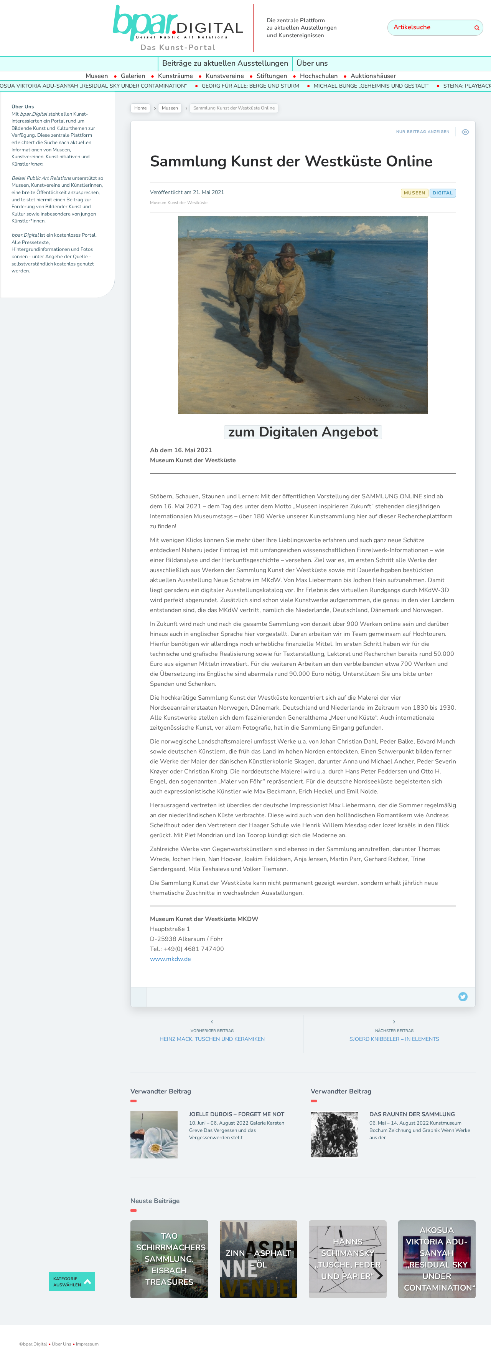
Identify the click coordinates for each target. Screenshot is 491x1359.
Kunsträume (175, 75)
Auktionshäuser (373, 75)
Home (140, 108)
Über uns (312, 63)
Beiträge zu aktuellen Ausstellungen (225, 63)
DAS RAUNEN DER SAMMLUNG (412, 1114)
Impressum (87, 1344)
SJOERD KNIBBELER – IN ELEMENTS (394, 1039)
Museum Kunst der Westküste (179, 203)
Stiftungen (272, 75)
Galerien (133, 75)
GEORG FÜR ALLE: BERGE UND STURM (214, 86)
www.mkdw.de (170, 959)
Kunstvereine (225, 75)
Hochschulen (319, 75)
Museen (97, 75)
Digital (443, 193)
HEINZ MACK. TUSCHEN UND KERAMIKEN (212, 1039)
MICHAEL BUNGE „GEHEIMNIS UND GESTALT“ (335, 86)
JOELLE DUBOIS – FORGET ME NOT (236, 1114)
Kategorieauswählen (67, 1282)
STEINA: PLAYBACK (431, 86)
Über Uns (61, 1344)
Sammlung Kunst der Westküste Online (291, 161)
